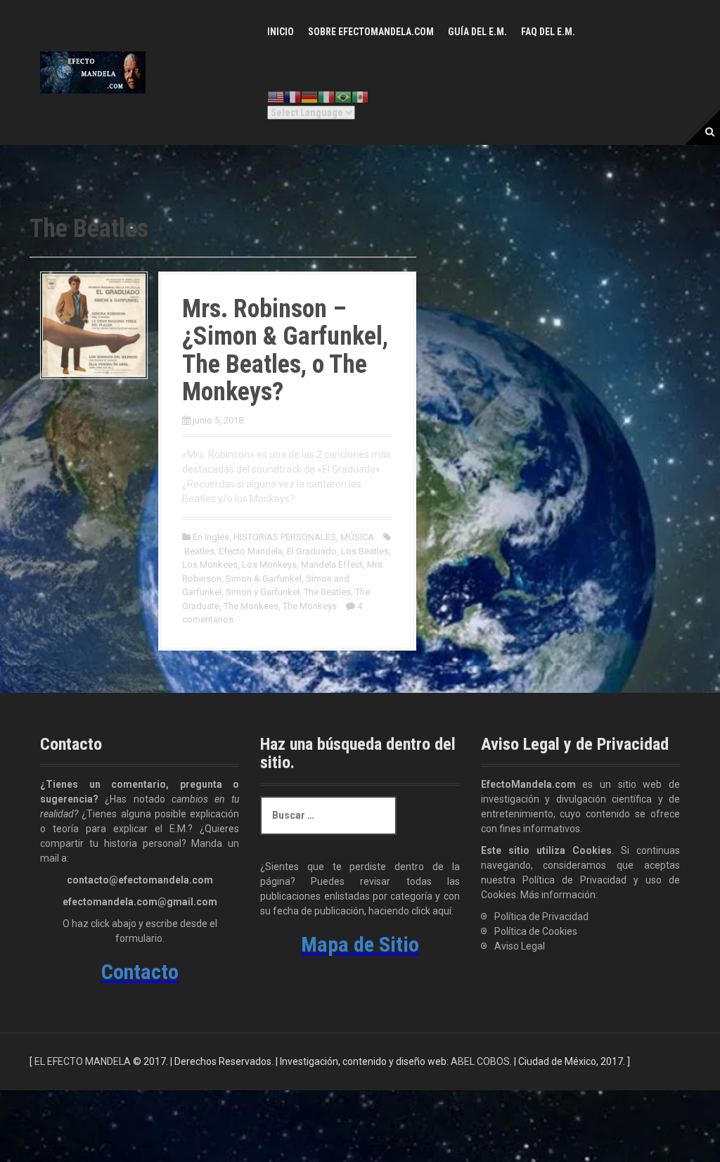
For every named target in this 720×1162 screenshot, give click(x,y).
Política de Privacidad (541, 916)
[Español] (360, 97)
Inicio (280, 31)
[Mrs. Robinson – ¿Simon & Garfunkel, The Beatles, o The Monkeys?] (94, 324)
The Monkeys (310, 606)
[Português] (343, 97)
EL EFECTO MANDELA (82, 1061)
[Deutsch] (309, 97)
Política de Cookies (535, 931)
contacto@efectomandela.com (140, 880)
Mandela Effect (332, 564)
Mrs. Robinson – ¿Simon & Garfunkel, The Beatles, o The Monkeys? (285, 350)
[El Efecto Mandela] (93, 71)
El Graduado (312, 551)
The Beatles (327, 592)
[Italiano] (326, 97)
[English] (275, 97)
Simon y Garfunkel (263, 592)
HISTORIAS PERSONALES (284, 537)
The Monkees (251, 606)
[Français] (292, 97)
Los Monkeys (269, 564)
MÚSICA (357, 537)
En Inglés (211, 537)
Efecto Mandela (251, 551)
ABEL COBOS (480, 1061)
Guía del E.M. (477, 31)
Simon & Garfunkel (264, 578)
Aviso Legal (519, 946)
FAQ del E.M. (548, 31)
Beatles (199, 551)
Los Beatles (365, 551)
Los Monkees (210, 564)
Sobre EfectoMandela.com (371, 31)
